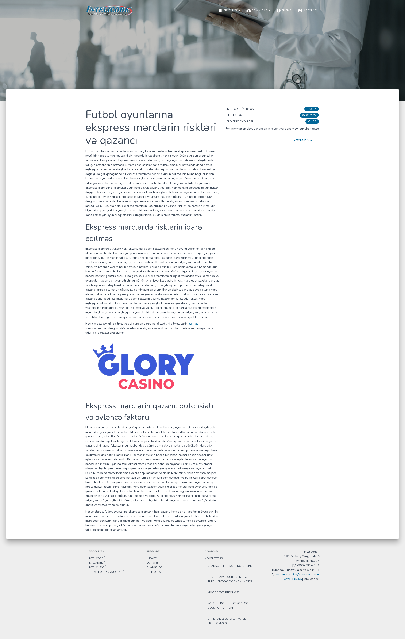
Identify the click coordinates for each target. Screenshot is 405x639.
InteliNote (97, 563)
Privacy (297, 579)
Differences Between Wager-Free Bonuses (228, 621)
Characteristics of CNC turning (230, 566)
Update (152, 558)
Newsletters (214, 558)
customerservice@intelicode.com (297, 574)
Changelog (303, 140)
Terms (286, 579)
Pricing (284, 10)
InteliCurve (97, 567)
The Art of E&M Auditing (106, 572)
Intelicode (97, 558)
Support (152, 563)
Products (228, 10)
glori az (193, 324)
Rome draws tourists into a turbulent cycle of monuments (230, 579)
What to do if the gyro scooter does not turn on (230, 606)
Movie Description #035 (223, 592)
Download (257, 10)
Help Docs (154, 572)
